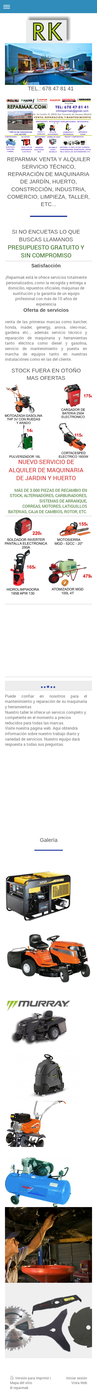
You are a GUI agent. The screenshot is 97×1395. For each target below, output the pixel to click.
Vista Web (79, 1382)
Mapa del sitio (21, 1382)
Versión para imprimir (32, 1378)
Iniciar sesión (76, 1378)
